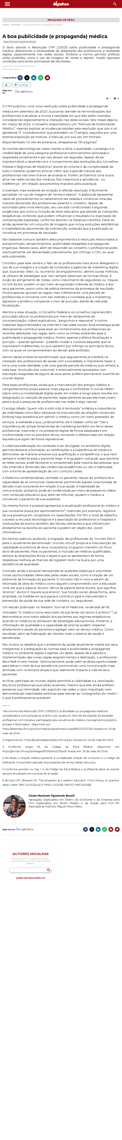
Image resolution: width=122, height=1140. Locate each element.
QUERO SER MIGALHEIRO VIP (30, 878)
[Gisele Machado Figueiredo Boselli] (14, 817)
